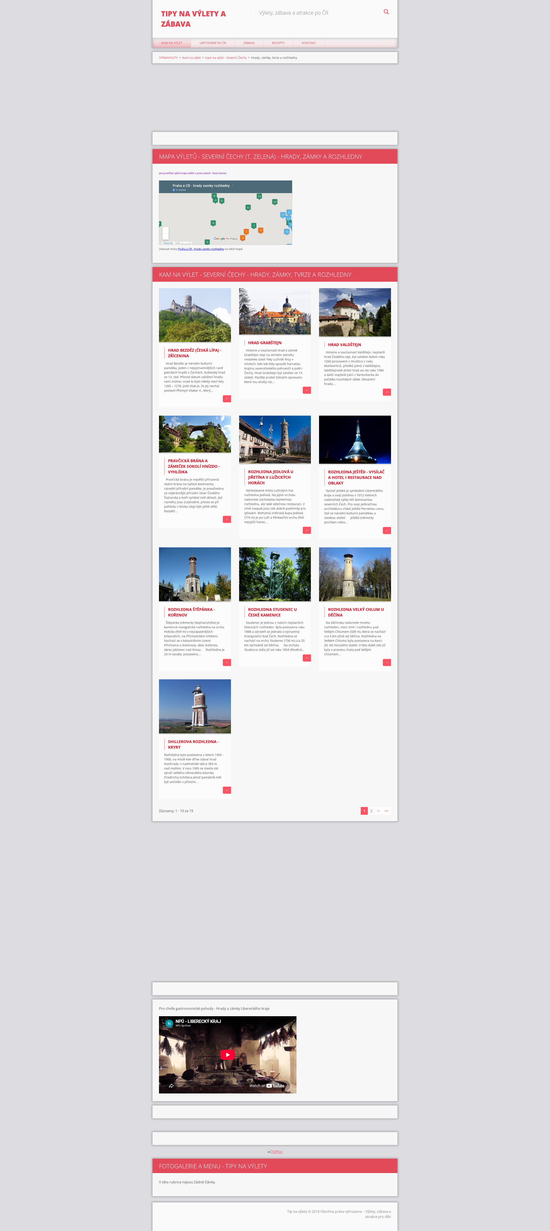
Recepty (278, 43)
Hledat (386, 12)
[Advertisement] (275, 98)
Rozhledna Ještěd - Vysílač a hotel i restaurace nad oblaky (356, 477)
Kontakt (309, 43)
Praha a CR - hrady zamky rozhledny (201, 249)
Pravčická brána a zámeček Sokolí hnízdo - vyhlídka (194, 466)
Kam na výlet (171, 43)
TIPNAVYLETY (168, 58)
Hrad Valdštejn (344, 344)
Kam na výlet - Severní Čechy (226, 58)
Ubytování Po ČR (213, 43)
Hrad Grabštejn (265, 342)
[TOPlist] (275, 1151)
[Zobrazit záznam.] (195, 341)
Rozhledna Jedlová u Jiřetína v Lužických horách (270, 477)
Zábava (249, 43)
